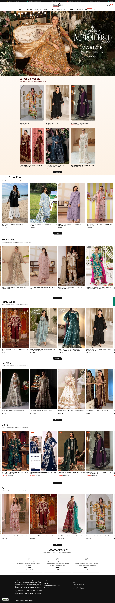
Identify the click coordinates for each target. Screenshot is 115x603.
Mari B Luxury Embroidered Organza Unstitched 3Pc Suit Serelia (99, 411)
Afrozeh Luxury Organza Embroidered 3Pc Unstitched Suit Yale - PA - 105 (55, 166)
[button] (59, 290)
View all (57, 419)
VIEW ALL (57, 172)
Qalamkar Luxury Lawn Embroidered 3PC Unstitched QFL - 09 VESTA (71, 225)
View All (57, 233)
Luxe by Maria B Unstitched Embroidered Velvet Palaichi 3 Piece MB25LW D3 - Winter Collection (71, 473)
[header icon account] (107, 5)
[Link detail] (74, 588)
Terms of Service (47, 590)
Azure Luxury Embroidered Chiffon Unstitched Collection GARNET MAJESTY (71, 288)
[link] (66, 9)
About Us (46, 583)
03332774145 (76, 582)
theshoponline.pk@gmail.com (78, 584)
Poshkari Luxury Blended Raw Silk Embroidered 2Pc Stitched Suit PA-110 (31, 122)
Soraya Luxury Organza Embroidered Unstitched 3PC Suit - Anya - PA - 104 (82, 166)
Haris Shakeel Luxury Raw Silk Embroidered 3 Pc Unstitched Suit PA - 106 (31, 166)
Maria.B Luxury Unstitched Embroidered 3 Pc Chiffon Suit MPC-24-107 (43, 288)
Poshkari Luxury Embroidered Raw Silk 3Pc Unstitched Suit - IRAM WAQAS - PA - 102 (99, 536)
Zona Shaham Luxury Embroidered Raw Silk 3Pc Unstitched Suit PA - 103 (69, 536)
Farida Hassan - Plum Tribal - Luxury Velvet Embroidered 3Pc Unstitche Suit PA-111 (81, 122)
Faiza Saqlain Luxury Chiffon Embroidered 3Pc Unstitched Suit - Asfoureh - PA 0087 (71, 411)
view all (57, 545)
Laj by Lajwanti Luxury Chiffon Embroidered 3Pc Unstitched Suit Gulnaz (41, 411)
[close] (113, 1)
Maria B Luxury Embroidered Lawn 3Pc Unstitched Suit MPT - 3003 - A (42, 225)
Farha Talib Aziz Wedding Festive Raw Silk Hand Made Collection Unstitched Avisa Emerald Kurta (14, 288)
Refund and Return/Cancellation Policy (52, 585)
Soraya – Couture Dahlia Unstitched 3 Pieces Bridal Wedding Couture (98, 288)
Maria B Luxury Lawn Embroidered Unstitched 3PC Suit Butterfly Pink (99, 225)
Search (45, 581)
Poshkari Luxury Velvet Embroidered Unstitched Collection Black (97, 473)
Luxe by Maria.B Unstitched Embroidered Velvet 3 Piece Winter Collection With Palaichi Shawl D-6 (43, 473)
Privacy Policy (47, 587)
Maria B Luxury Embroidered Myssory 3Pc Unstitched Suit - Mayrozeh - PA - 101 (99, 350)
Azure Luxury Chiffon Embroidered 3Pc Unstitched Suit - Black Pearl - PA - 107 (57, 122)
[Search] (104, 5)
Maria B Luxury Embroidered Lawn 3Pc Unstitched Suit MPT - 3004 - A (14, 225)
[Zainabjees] (57, 5)
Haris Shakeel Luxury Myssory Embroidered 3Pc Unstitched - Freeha (13, 411)
